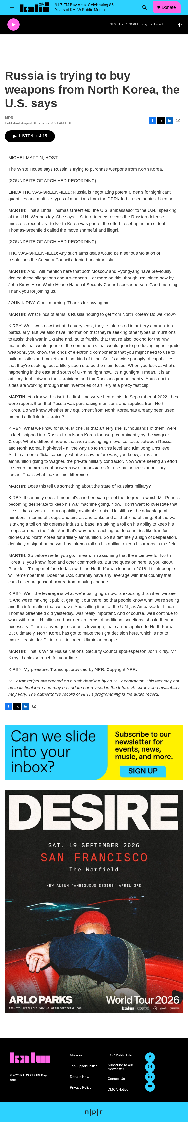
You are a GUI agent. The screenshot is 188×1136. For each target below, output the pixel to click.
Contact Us (116, 1079)
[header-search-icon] (144, 7)
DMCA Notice (118, 1089)
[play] (13, 24)
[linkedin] (150, 1077)
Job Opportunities (83, 1066)
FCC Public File (120, 1055)
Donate (169, 7)
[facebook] (150, 1057)
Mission (76, 1055)
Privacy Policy (80, 1087)
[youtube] (150, 1087)
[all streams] (181, 24)
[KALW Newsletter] (94, 752)
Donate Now (79, 1077)
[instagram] (150, 1067)
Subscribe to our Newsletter (120, 1067)
